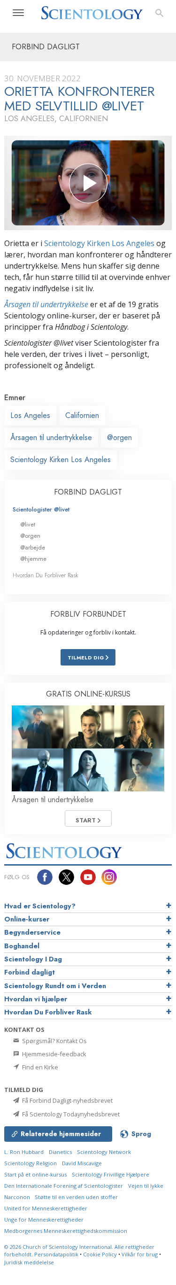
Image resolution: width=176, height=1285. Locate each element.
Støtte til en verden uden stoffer (76, 1196)
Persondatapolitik (56, 1254)
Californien (82, 415)
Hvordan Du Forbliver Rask (45, 575)
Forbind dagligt (29, 972)
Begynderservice (32, 932)
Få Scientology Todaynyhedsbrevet (70, 1114)
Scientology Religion (30, 1163)
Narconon (17, 1196)
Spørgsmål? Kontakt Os (54, 1041)
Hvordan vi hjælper (35, 999)
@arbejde (32, 547)
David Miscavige (82, 1163)
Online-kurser (26, 919)
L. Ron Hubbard (24, 1151)
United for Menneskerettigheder (45, 1208)
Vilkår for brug (140, 1254)
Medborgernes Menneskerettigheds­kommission (65, 1230)
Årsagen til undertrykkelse (46, 304)
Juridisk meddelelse (29, 1262)
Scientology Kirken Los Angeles (99, 243)
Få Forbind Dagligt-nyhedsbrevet (67, 1100)
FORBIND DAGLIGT (88, 492)
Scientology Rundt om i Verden (55, 986)
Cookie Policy (100, 1254)
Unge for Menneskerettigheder (44, 1219)
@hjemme (33, 558)
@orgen (119, 437)
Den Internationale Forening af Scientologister (63, 1185)
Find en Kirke (39, 1067)
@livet (27, 524)
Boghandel (21, 946)
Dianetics (60, 1151)
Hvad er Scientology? (40, 906)
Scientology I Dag (33, 959)
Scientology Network (104, 1151)
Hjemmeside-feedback (53, 1054)
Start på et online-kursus (35, 1174)
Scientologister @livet (41, 509)
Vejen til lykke (145, 1185)
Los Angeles (30, 415)
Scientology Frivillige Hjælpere (110, 1174)
